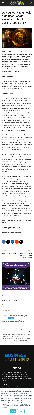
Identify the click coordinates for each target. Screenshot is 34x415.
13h (28, 329)
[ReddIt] (17, 242)
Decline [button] (21, 411)
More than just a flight (9, 253)
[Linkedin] (12, 242)
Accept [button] (13, 411)
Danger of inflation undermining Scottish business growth (25, 255)
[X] (8, 242)
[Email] (21, 242)
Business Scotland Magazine (16, 329)
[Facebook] (4, 242)
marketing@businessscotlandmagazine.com (16, 387)
